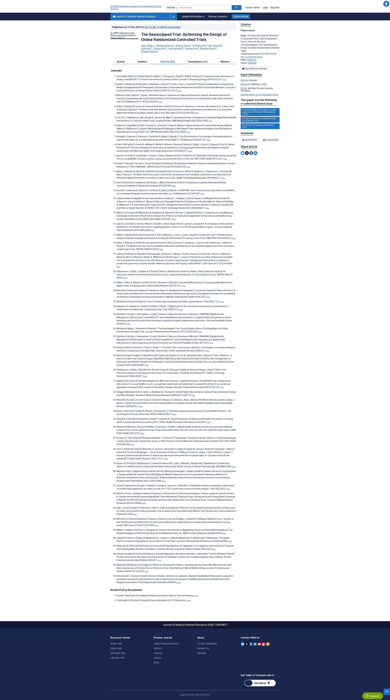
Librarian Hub (117, 657)
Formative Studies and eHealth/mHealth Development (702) (259, 120)
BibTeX (244, 84)
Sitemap (201, 653)
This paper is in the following (259, 101)
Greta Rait (146, 48)
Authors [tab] (142, 61)
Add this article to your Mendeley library (259, 94)
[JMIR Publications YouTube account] (259, 644)
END (243, 80)
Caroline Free (192, 48)
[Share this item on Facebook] (251, 153)
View (224, 80)
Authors (158, 648)
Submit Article (240, 16)
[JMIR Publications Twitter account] (247, 644)
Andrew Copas (183, 45)
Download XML (271, 140)
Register (275, 7)
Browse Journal (217, 16)
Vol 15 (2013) (163, 27)
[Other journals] (173, 16)
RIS (242, 88)
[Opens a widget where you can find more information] (372, 696)
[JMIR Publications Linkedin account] (255, 644)
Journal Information (191, 16)
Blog (156, 662)
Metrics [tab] (225, 61)
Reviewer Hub (117, 653)
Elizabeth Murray (150, 51)
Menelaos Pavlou (165, 45)
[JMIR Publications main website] (136, 7)
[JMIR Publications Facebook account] (251, 644)
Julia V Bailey (148, 45)
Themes (158, 653)
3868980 (252, 63)
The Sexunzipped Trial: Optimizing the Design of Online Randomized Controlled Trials (184, 37)
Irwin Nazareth (175, 48)
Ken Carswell (215, 45)
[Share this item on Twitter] (247, 153)
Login (265, 7)
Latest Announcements (166, 643)
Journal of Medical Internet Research (136, 16)
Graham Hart (160, 48)
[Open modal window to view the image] (124, 38)
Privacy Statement (207, 643)
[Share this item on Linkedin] (255, 153)
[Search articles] (236, 7)
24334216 (251, 60)
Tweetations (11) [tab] (197, 61)
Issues (157, 657)
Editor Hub (116, 648)
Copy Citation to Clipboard (255, 69)
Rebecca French (208, 48)
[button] (386, 3)
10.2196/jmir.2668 (253, 57)
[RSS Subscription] (268, 644)
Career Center (252, 7)
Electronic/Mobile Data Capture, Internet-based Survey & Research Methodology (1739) (259, 112)
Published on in (146, 27)
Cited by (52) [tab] (167, 61)
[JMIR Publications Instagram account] (264, 644)
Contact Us (203, 648)
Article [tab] (121, 61)
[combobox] (205, 7)
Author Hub (116, 643)
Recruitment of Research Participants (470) (258, 126)
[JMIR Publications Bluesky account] (243, 644)
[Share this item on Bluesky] (243, 153)
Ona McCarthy (199, 45)
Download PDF (250, 140)
